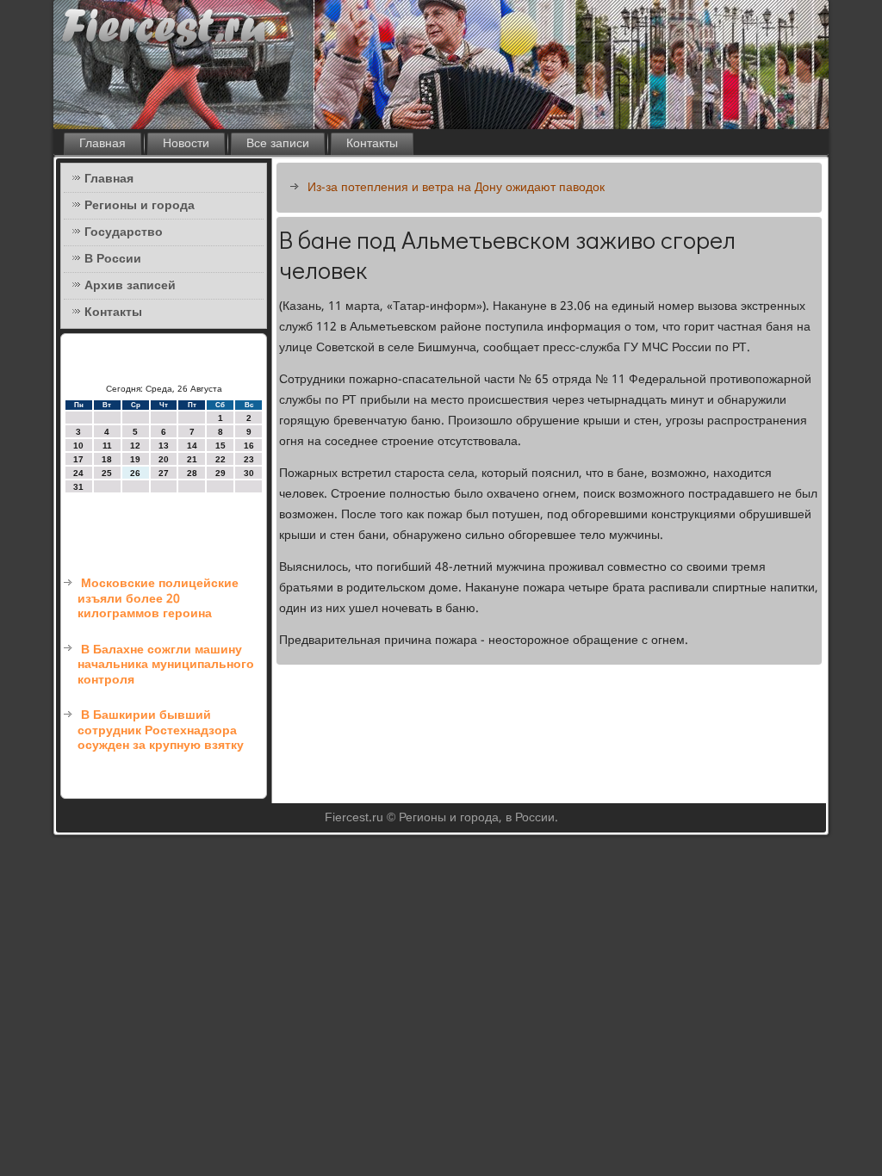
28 (192, 473)
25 (107, 473)
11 (107, 445)
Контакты (372, 143)
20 (163, 459)
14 (192, 445)
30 (249, 473)
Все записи (277, 143)
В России (112, 259)
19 (135, 459)
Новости (186, 143)
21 (192, 459)
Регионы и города (139, 205)
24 (78, 473)
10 (78, 445)
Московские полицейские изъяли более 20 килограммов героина (158, 598)
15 (220, 445)
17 (78, 459)
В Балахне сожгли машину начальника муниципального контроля (166, 665)
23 (249, 459)
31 (78, 487)
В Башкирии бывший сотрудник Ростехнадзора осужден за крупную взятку (161, 730)
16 (249, 445)
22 (220, 459)
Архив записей (130, 285)
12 (135, 445)
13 (163, 445)
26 (135, 473)
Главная (102, 143)
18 (107, 459)
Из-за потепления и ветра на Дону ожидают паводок (456, 187)
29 (220, 473)
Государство (123, 232)
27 (163, 473)
